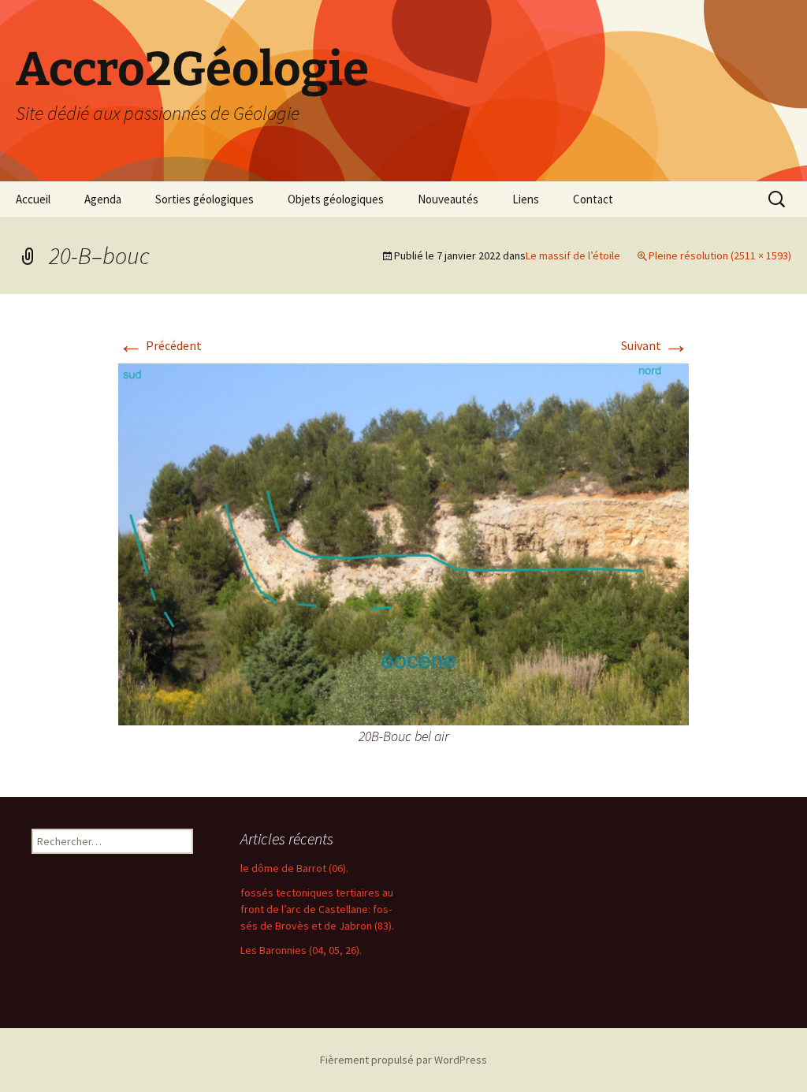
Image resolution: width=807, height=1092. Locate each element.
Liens (525, 199)
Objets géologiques (336, 199)
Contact (593, 199)
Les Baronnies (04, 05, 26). (301, 950)
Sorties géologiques (204, 199)
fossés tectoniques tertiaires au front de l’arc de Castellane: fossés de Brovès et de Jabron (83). (317, 909)
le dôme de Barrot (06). (294, 868)
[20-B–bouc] (403, 542)
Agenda (102, 199)
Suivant (655, 345)
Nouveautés (448, 199)
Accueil (33, 199)
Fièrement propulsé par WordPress (403, 1060)
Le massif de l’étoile (573, 255)
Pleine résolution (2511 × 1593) (720, 255)
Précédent (160, 345)
